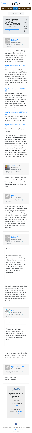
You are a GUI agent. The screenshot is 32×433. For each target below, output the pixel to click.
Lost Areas (21, 8)
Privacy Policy (12, 429)
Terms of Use (20, 429)
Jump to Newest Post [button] (12, 31)
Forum (15, 8)
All (9, 13)
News (4, 8)
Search (21, 13)
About (28, 8)
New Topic (15, 13)
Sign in (4, 3)
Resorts (9, 8)
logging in (15, 405)
